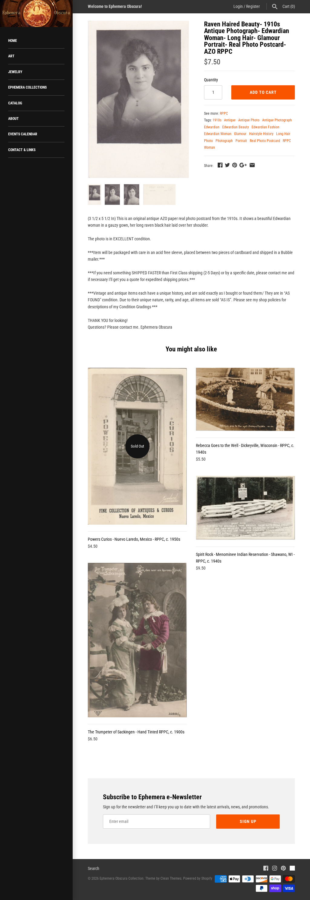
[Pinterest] (283, 869)
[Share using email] (252, 165)
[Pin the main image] (234, 165)
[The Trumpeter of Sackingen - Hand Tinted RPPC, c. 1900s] (137, 640)
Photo (208, 141)
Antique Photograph (277, 120)
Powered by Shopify (197, 878)
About (13, 119)
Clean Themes (170, 878)
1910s (217, 120)
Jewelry (15, 72)
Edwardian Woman (217, 134)
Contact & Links (21, 150)
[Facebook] (265, 869)
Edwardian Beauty (235, 127)
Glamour (240, 134)
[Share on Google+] (243, 165)
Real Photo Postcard (265, 141)
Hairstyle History (261, 134)
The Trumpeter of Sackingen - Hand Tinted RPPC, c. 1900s (136, 731)
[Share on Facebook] (220, 165)
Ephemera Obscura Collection (121, 878)
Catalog (15, 103)
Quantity (211, 79)
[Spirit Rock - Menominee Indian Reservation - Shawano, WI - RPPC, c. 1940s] (245, 508)
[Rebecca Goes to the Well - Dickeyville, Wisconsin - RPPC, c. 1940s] (245, 399)
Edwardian (211, 127)
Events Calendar (22, 134)
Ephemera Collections (27, 87)
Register (253, 6)
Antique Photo (248, 120)
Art (11, 56)
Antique (230, 120)
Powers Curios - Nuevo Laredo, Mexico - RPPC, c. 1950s (134, 539)
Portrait (241, 141)
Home (12, 41)
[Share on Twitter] (227, 165)
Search (93, 868)
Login (238, 6)
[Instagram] (274, 869)
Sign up (248, 821)
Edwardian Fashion (265, 127)
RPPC (224, 113)
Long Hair (283, 134)
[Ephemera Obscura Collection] (36, 13)
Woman (209, 147)
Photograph (224, 141)
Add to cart (263, 92)
